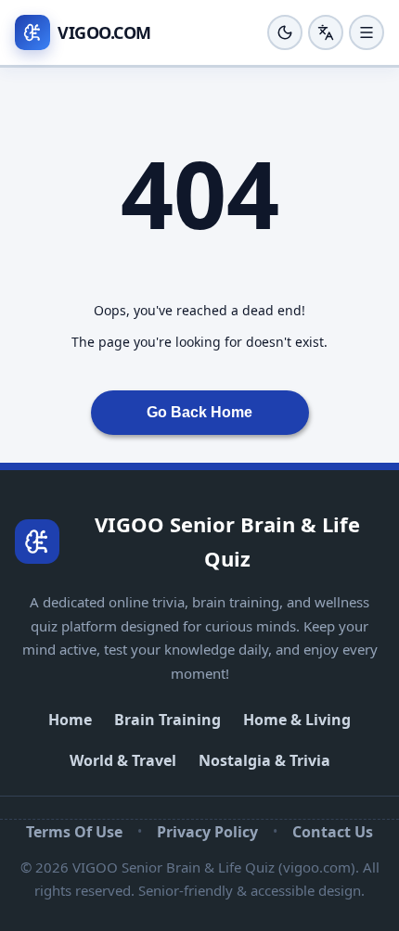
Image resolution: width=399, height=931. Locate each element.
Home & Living (297, 719)
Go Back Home (199, 412)
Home (70, 719)
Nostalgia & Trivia (264, 760)
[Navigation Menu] (366, 32)
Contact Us (332, 832)
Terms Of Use (74, 832)
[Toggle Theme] (284, 32)
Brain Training (167, 719)
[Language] (325, 32)
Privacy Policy (207, 832)
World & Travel (123, 760)
